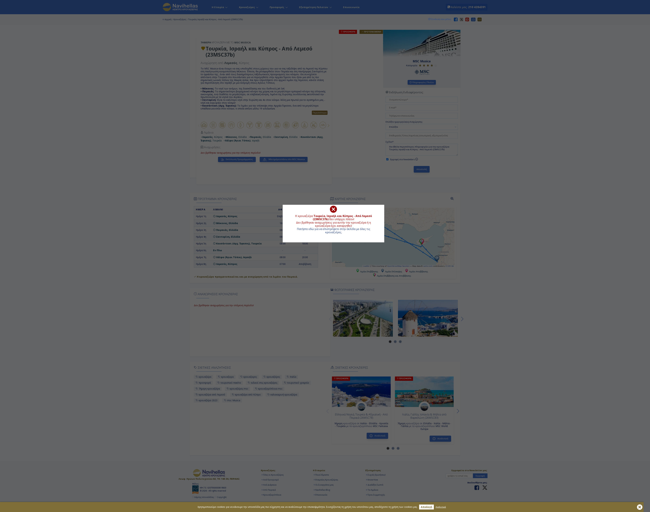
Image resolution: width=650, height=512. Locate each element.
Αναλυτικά (441, 507)
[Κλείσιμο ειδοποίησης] (639, 507)
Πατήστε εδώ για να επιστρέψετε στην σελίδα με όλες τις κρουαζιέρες (333, 230)
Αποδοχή (426, 506)
